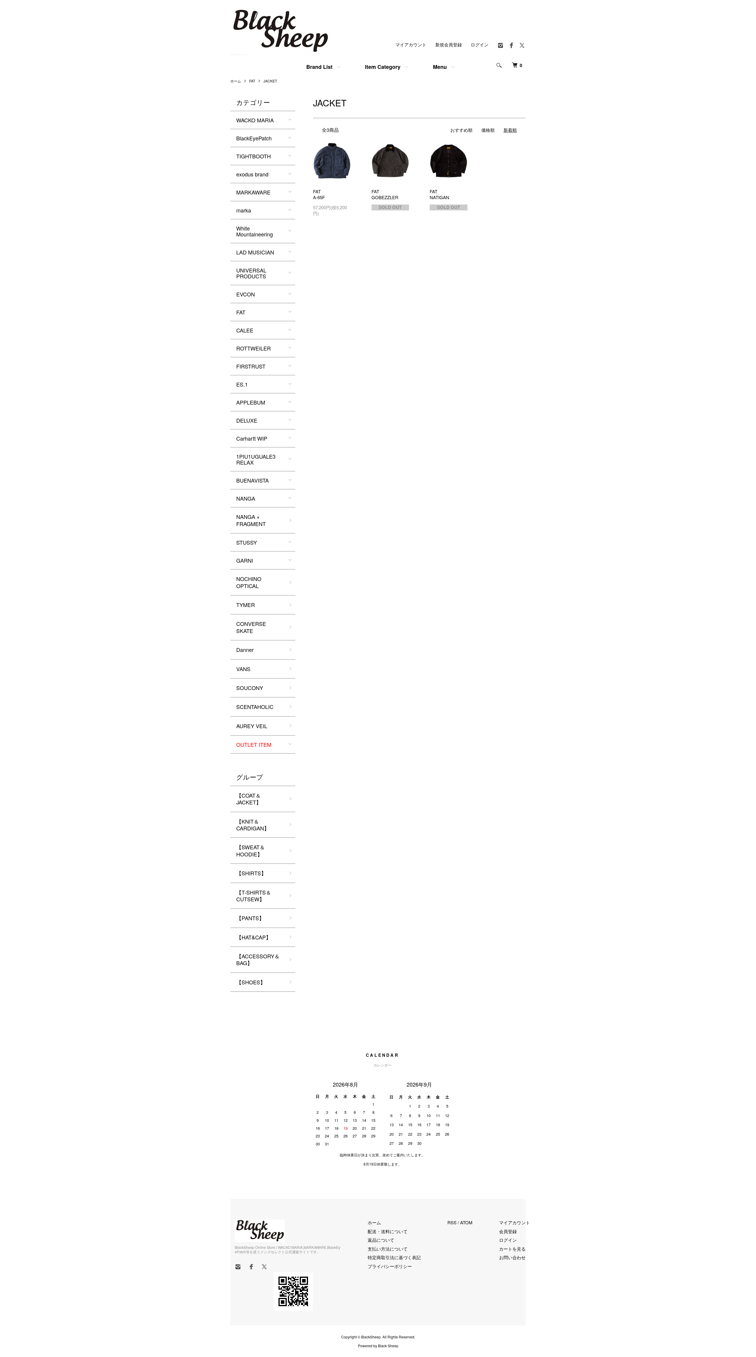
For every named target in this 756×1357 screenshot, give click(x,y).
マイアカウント (410, 44)
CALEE (244, 330)
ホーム (235, 80)
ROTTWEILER (253, 348)
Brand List (319, 67)
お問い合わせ (512, 1257)
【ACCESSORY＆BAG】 (258, 959)
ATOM (466, 1222)
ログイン (479, 44)
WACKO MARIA (255, 120)
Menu (440, 67)
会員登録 (508, 1231)
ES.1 (242, 384)
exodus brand (252, 174)
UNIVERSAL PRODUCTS (251, 273)
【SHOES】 (250, 982)
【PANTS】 (250, 918)
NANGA (245, 498)
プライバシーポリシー (390, 1266)
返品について (381, 1240)
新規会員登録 (448, 44)
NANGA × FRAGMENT (251, 520)
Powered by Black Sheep (378, 1345)
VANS (243, 669)
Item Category (382, 67)
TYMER (245, 604)
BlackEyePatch (254, 138)
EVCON (245, 294)
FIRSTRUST (250, 366)
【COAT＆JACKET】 (248, 798)
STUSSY (246, 542)
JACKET (270, 80)
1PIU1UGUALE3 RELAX (256, 459)
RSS (452, 1222)
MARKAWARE (253, 192)
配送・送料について (388, 1231)
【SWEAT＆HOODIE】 (250, 850)
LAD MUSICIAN (255, 252)
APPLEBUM (250, 402)
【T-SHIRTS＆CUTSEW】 (253, 895)
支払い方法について (388, 1249)
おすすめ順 (461, 130)
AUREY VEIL (251, 726)
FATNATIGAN (439, 194)
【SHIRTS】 (251, 873)
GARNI (244, 560)
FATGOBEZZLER (385, 194)
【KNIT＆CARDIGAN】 (252, 824)
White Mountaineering (254, 231)
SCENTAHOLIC (254, 706)
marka (243, 210)
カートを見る (512, 1249)
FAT (252, 80)
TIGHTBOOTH (253, 156)
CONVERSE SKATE (251, 627)
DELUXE (246, 420)
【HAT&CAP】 (253, 937)
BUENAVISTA (252, 480)
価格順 (488, 130)
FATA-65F (319, 194)
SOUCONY (249, 688)
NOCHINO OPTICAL (248, 582)
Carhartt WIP (251, 438)
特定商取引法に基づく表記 (394, 1257)
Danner (245, 649)
